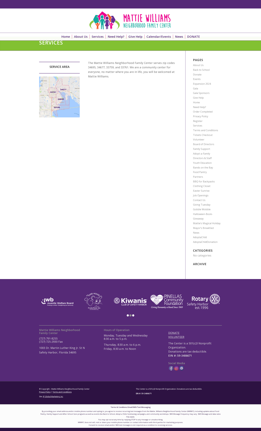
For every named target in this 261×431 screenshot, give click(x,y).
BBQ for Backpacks (204, 181)
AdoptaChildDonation (205, 242)
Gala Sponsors (201, 93)
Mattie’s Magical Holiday (207, 223)
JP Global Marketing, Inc (53, 396)
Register (198, 121)
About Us (198, 65)
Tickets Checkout (203, 135)
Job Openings (200, 195)
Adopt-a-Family (201, 153)
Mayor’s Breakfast (203, 228)
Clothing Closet (201, 186)
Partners (198, 176)
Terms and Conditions (205, 130)
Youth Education (202, 163)
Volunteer (198, 139)
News (196, 232)
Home (196, 102)
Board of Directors (203, 144)
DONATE (173, 333)
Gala (195, 88)
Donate (197, 74)
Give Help (198, 97)
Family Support (201, 149)
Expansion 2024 (202, 83)
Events (197, 79)
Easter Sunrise (201, 190)
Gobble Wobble (202, 209)
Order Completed (203, 111)
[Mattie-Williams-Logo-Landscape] (130, 20)
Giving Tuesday (201, 204)
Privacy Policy (200, 116)
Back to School (201, 70)
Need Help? (199, 107)
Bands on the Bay (203, 167)
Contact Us (199, 200)
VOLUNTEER (176, 337)
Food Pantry (200, 172)
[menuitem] (65, 36)
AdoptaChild (200, 237)
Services (197, 125)
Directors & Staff (202, 158)
